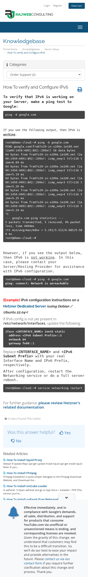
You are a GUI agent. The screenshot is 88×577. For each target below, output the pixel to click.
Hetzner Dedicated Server (24, 306)
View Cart (76, 5)
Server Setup (52, 49)
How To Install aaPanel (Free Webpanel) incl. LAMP (40, 499)
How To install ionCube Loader (26, 486)
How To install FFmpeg (21, 473)
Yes (67, 432)
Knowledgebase (31, 49)
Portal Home (10, 49)
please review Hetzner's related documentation (41, 405)
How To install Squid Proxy (24, 460)
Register (57, 5)
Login (47, 5)
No (18, 440)
